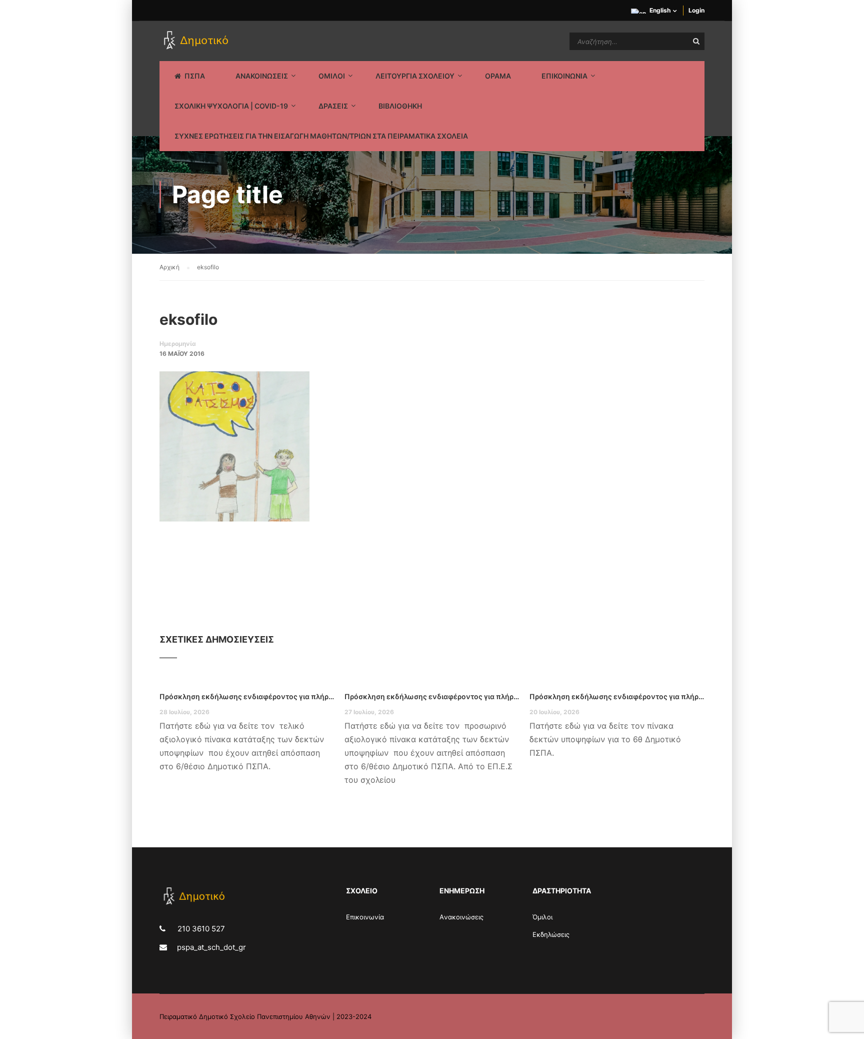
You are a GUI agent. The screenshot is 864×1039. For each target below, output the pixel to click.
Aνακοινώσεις (462, 917)
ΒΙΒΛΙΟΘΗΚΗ (400, 106)
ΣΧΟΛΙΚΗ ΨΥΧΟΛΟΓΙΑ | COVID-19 (231, 106)
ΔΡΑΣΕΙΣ (333, 106)
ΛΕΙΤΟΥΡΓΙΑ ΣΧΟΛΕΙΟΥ (415, 76)
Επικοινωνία (365, 917)
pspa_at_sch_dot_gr (211, 947)
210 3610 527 (200, 928)
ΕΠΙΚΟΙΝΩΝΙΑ (565, 76)
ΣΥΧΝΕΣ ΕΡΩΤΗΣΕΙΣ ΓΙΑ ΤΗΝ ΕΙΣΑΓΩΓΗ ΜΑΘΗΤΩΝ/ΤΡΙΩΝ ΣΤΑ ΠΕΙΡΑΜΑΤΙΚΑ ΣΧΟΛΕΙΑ (321, 136)
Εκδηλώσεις (551, 934)
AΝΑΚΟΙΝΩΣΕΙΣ (262, 76)
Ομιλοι (331, 76)
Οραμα (498, 76)
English (660, 10)
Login (696, 10)
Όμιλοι (542, 917)
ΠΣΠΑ (194, 76)
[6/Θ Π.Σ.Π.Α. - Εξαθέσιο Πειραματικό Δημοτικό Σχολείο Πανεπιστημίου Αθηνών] (198, 41)
